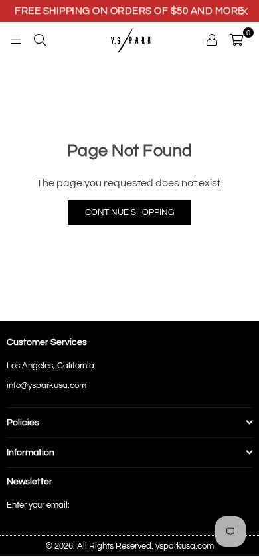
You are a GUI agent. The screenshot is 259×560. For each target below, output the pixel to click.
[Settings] (212, 39)
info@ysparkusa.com (46, 385)
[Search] (40, 39)
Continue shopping (129, 212)
